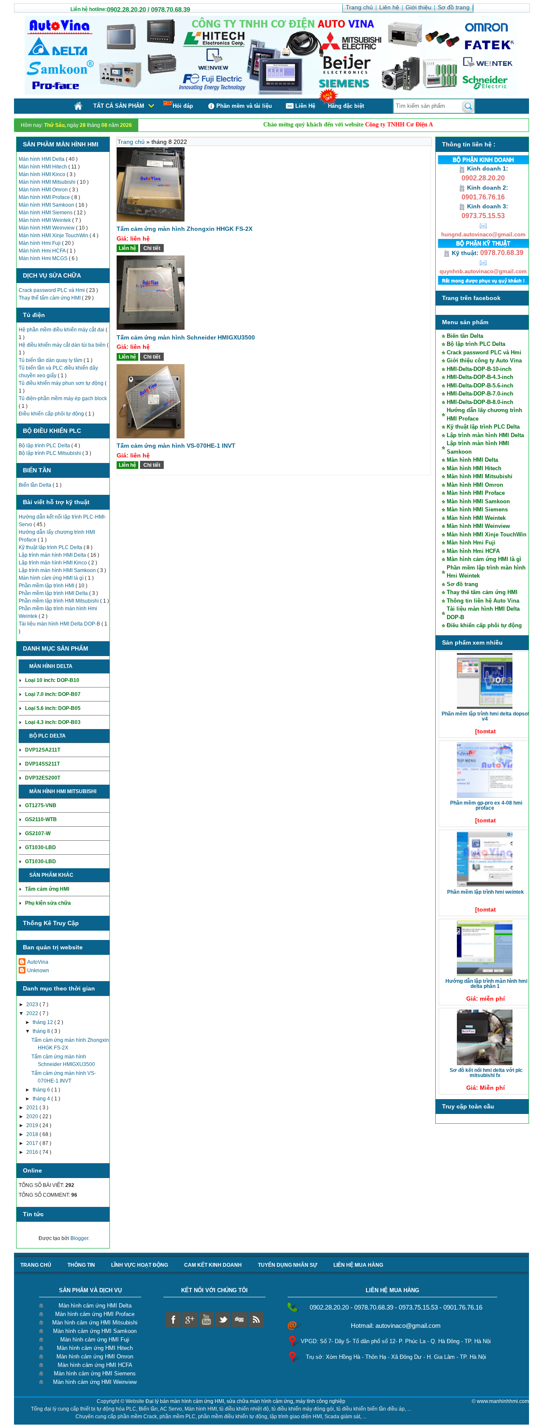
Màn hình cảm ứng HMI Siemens (95, 1373)
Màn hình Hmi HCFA (43, 251)
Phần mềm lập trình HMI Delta (54, 593)
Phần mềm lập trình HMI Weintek (485, 892)
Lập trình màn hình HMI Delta (53, 555)
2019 (32, 1125)
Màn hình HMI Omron (44, 190)
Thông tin (81, 1265)
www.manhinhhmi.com (503, 1401)
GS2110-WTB (41, 819)
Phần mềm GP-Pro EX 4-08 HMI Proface (486, 805)
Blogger (79, 1238)
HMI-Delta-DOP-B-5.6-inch (480, 385)
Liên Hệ (305, 106)
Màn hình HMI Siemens (46, 213)
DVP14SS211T (42, 764)
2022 (32, 1013)
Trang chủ (132, 141)
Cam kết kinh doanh (213, 1265)
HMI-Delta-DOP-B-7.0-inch (480, 393)
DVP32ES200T (42, 778)
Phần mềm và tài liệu (244, 106)
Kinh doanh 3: (486, 206)
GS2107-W (37, 833)
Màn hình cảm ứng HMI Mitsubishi (94, 1322)
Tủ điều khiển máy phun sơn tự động (62, 383)
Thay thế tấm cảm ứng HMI (50, 298)
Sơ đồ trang (462, 584)
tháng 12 (43, 1022)
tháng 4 (42, 1099)
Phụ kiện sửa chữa (48, 903)
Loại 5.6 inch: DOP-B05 (53, 708)
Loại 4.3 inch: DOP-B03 (53, 722)
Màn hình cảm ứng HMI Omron (94, 1356)
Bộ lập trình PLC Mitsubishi (50, 453)
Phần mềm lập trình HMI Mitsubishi (59, 601)
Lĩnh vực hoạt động (139, 1265)
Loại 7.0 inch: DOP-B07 (53, 694)
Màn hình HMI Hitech (43, 167)
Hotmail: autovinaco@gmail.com (396, 1325)
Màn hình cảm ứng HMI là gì (52, 578)
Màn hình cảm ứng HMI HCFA (95, 1365)
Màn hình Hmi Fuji (40, 243)
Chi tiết (84, 666)
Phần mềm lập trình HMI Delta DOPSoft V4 (486, 716)
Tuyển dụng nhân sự (287, 1265)
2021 (32, 1108)
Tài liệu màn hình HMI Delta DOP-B (60, 624)
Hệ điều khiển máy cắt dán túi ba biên (63, 345)
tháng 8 (42, 1031)
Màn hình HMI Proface (45, 197)
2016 (32, 1152)
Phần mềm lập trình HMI (47, 586)
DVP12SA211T (42, 750)
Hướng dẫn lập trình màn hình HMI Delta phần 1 (486, 983)
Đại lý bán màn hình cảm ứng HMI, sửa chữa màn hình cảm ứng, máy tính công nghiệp (245, 1401)
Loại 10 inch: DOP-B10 (52, 680)
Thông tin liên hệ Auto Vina (483, 601)
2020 (32, 1116)
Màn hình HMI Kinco (43, 174)
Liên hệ (127, 248)
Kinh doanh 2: (486, 187)
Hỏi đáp (183, 106)
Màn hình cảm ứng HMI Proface (94, 1314)
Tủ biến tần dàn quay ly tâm (51, 360)
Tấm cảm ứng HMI (47, 889)
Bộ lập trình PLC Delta (45, 446)
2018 (32, 1134)
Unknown (38, 971)
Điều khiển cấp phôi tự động (52, 414)
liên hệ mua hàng (358, 1265)
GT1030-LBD (40, 847)
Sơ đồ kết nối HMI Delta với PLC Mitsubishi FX (486, 1072)
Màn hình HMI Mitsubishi (48, 182)
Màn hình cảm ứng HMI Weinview (95, 1382)
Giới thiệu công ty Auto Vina (484, 360)
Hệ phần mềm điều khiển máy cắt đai (62, 330)
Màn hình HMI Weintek (45, 220)
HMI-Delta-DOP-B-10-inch (479, 369)
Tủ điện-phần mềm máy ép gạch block (63, 398)
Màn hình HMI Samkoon (47, 205)
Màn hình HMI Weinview (47, 228)
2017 (32, 1143)
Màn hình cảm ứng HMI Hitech (95, 1348)
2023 (32, 1004)
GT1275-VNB (40, 805)
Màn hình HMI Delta (42, 159)
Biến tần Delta (36, 485)
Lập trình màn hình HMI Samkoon (58, 570)
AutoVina (37, 962)
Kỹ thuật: (465, 253)
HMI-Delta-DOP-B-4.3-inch (480, 377)
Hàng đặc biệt (346, 106)
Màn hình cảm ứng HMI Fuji (94, 1339)
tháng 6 (42, 1090)
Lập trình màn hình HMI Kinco (53, 563)
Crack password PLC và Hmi (52, 290)
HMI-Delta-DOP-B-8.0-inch (480, 402)
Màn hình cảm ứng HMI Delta (95, 1305)
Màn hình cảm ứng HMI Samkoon (95, 1331)
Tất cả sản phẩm (118, 106)
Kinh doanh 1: (486, 168)
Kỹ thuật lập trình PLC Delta (51, 547)
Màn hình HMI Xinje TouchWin (54, 235)
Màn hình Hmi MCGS (44, 258)
